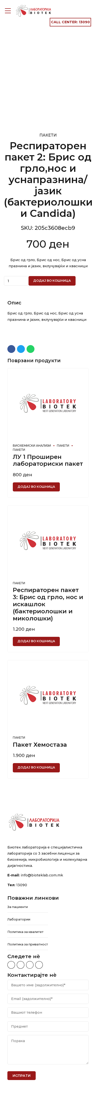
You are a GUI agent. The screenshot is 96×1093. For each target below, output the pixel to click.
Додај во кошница (52, 280)
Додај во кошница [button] (36, 486)
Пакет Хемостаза (40, 744)
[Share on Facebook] (11, 349)
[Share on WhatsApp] (30, 349)
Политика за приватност (27, 944)
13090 (21, 885)
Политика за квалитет (25, 932)
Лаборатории (18, 919)
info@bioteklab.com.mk (42, 875)
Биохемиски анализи (32, 445)
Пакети (48, 135)
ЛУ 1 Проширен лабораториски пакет (48, 460)
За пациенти (17, 907)
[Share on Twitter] (21, 349)
